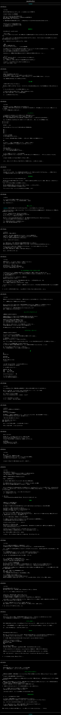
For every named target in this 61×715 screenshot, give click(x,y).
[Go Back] (30, 3)
